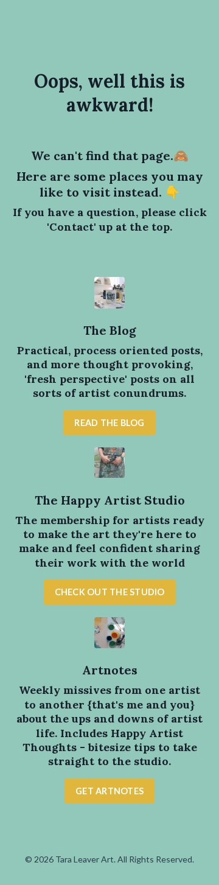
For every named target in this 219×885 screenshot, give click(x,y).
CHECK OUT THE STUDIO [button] (110, 592)
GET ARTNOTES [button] (109, 791)
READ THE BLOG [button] (109, 423)
